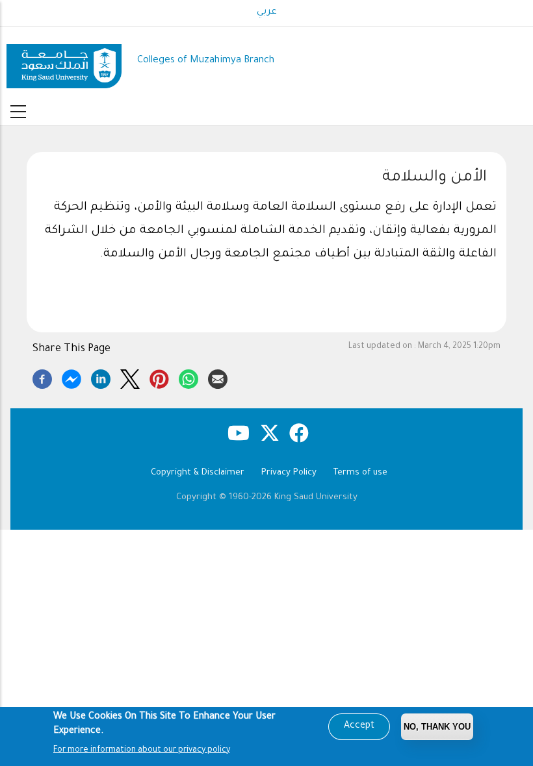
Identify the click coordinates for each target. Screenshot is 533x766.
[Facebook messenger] (71, 377)
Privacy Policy (289, 473)
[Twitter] (130, 377)
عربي (267, 12)
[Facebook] (42, 377)
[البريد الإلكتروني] (218, 377)
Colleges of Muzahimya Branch (205, 60)
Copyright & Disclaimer (197, 473)
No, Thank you (437, 727)
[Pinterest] (159, 377)
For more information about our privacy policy (141, 750)
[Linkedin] (100, 377)
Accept (359, 726)
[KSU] (64, 61)
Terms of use (360, 473)
